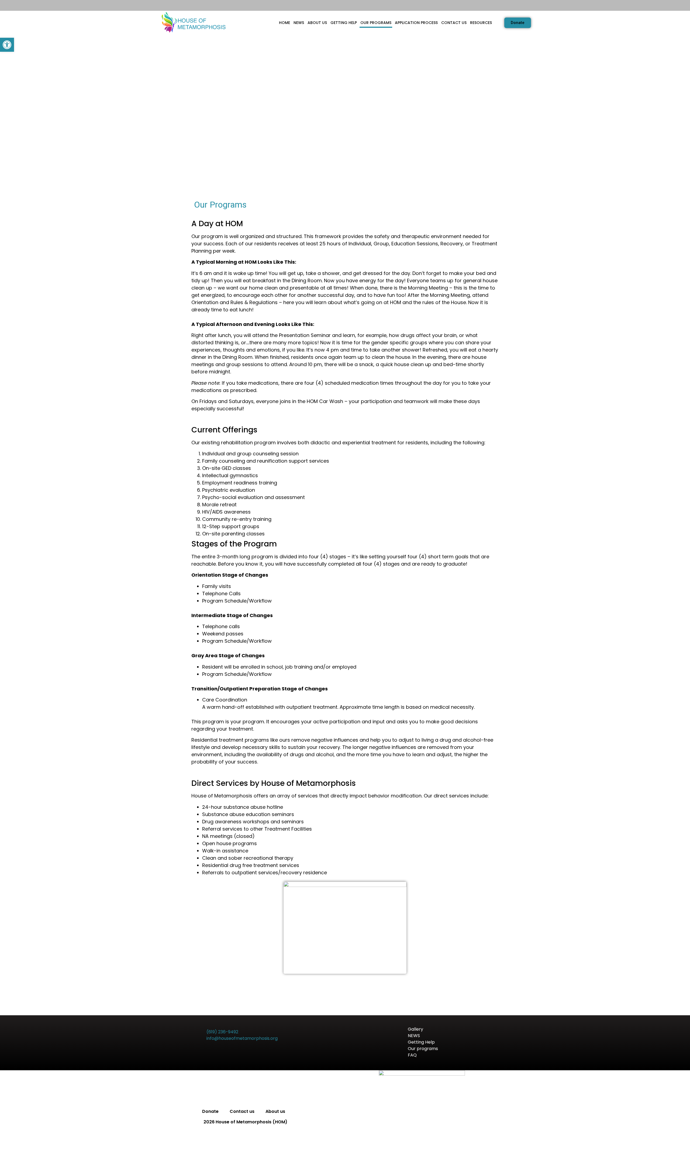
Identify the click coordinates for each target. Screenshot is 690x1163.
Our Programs (375, 22)
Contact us (454, 22)
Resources (481, 22)
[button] (7, 45)
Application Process (416, 22)
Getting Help (343, 22)
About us (317, 22)
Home (284, 22)
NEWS (299, 22)
